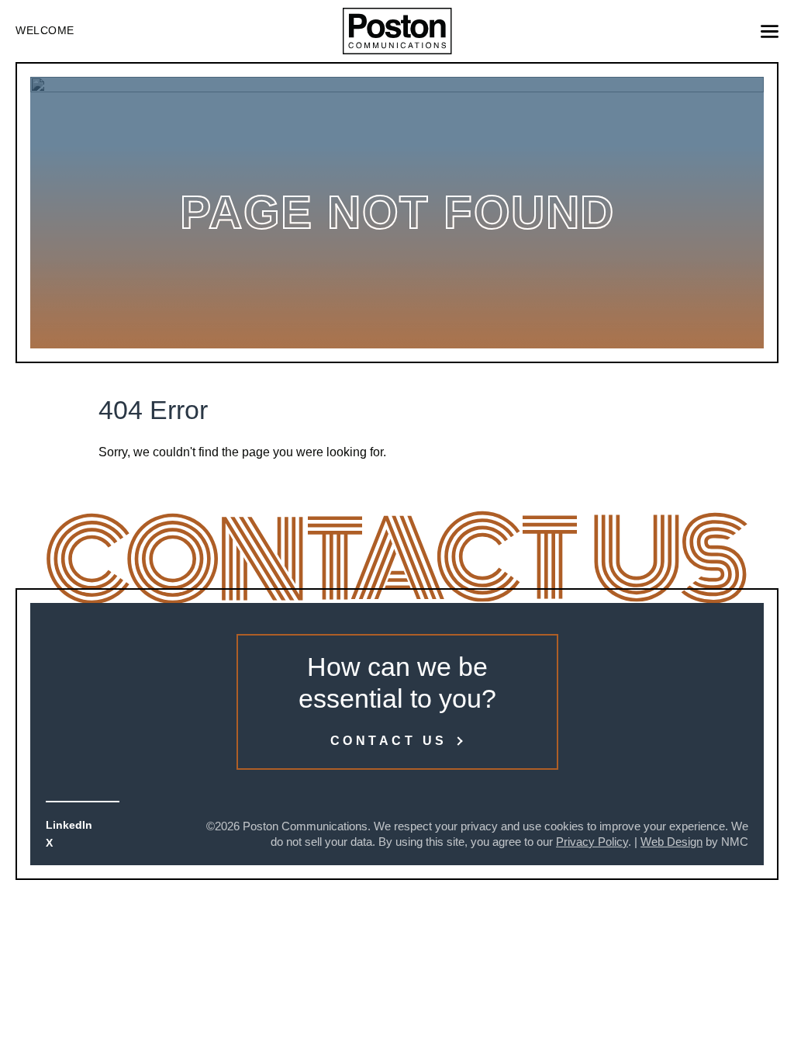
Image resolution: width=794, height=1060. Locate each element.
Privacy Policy (592, 841)
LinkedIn (69, 825)
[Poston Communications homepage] (397, 31)
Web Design (671, 841)
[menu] (769, 31)
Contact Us (388, 740)
